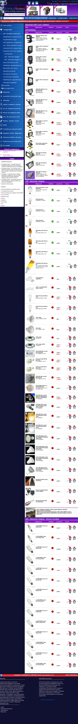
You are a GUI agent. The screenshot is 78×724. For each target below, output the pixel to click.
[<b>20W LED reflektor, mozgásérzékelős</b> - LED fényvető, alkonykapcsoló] (30, 96)
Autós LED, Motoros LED (10, 62)
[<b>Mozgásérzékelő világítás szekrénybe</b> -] (30, 506)
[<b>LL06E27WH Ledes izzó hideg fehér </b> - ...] (30, 638)
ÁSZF (67, 675)
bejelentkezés (73, 4)
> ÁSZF (2, 707)
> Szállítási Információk (6, 708)
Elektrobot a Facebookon (47, 699)
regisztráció (64, 4)
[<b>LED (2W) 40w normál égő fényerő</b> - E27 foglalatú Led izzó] (30, 382)
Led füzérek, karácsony (10, 74)
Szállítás (52, 18)
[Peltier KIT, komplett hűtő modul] (47, 10)
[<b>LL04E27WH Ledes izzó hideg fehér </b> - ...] (30, 596)
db (55, 4)
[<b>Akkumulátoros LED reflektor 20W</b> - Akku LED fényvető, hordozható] (30, 138)
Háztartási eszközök (9, 71)
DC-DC (31, 18)
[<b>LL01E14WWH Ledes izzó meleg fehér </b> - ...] (30, 543)
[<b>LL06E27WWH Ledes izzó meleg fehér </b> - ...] (30, 648)
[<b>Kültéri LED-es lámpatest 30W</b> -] (30, 75)
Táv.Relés (37, 18)
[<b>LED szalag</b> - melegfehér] (30, 341)
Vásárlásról (63, 18)
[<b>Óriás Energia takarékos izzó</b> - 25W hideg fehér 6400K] (30, 313)
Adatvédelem (74, 675)
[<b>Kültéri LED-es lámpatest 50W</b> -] (30, 85)
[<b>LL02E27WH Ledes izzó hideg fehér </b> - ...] (30, 553)
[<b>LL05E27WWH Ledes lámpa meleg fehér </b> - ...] (30, 627)
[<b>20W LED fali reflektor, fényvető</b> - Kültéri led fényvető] (30, 169)
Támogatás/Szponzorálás (7, 191)
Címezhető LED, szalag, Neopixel (13, 48)
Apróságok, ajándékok (10, 82)
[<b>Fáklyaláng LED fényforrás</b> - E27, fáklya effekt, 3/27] (30, 247)
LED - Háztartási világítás (11, 57)
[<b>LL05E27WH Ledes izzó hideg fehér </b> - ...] (30, 617)
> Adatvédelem (4, 710)
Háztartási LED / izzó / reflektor (12, 51)
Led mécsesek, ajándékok (11, 77)
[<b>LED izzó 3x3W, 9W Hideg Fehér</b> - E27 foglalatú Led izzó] (30, 372)
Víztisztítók (6, 85)
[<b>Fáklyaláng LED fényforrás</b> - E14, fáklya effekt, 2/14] (30, 237)
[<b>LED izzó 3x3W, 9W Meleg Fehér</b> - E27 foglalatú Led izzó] (30, 363)
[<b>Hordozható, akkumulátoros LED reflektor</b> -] (30, 149)
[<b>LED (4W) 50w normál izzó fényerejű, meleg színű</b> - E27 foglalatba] (30, 421)
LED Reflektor (8, 54)
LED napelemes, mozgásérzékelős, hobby (13, 42)
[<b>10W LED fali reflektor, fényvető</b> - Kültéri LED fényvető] (30, 158)
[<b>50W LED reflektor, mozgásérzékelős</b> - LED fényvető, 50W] (30, 117)
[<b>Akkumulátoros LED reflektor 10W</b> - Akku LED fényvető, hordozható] (30, 128)
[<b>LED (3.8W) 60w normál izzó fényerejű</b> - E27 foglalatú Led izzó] (30, 356)
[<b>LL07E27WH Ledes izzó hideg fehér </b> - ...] (30, 659)
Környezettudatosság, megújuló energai (10, 189)
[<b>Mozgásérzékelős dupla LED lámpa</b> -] (30, 485)
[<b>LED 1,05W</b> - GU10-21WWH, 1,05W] (30, 323)
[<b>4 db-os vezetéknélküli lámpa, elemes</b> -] (30, 291)
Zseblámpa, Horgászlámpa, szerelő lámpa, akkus (13, 65)
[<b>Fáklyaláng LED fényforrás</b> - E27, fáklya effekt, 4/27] (30, 258)
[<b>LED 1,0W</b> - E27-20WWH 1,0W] (30, 334)
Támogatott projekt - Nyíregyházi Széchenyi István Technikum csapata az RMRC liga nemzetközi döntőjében (11, 181)
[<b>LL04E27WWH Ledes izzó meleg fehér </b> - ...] (30, 606)
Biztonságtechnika (8, 88)
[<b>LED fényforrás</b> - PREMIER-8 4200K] (30, 226)
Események (4, 201)
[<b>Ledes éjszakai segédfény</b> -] (30, 283)
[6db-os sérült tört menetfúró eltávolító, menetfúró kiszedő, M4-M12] (33, 10)
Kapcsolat (73, 18)
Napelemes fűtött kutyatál (7, 183)
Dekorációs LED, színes (10, 68)
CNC (26, 18)
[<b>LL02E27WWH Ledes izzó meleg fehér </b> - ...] (30, 564)
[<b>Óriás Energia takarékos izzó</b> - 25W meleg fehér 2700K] (30, 302)
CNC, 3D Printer (5, 194)
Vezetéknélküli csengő (9, 39)
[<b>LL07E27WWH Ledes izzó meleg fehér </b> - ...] (30, 670)
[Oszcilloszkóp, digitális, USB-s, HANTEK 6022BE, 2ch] (60, 10)
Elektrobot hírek (5, 196)
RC (46, 18)
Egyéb (2, 205)
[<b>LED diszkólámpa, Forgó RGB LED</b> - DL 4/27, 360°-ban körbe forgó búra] (30, 194)
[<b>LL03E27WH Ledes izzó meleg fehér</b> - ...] (30, 585)
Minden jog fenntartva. (44, 675)
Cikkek (3, 198)
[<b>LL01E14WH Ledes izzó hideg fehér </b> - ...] (30, 532)
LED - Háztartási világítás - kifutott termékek (13, 59)
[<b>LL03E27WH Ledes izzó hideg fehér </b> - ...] (30, 574)
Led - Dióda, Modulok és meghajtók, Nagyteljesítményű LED (13, 45)
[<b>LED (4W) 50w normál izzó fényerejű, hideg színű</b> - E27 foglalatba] (30, 432)
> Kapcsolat (3, 711)
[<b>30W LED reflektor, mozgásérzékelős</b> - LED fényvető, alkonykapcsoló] (30, 106)
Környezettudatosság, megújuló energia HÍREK (12, 192)
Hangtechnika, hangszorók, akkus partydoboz (13, 36)
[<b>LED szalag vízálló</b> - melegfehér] (30, 348)
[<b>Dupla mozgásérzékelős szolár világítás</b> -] (30, 496)
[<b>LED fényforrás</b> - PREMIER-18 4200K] (30, 205)
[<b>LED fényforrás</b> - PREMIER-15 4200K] (30, 215)
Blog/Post (3, 200)
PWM (42, 18)
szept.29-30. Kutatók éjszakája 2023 (18, 14)
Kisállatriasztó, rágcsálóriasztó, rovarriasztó (13, 79)
